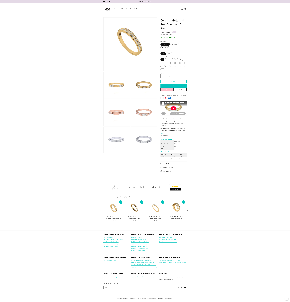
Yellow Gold (165, 44)
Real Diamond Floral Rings (110, 244)
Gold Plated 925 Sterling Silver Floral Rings (142, 262)
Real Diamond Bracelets (109, 260)
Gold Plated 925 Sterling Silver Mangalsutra (143, 277)
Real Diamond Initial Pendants (167, 239)
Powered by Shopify (130, 298)
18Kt (169, 53)
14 (172, 63)
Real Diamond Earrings (137, 237)
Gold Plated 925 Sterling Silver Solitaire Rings (143, 265)
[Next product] (187, 211)
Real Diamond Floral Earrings (139, 246)
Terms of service (152, 298)
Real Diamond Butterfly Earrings (140, 242)
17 (162, 66)
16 (182, 63)
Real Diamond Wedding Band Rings (113, 239)
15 (177, 63)
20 (177, 66)
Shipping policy (160, 298)
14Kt (163, 53)
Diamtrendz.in (123, 298)
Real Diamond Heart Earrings (139, 244)
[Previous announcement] (129, 1)
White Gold (165, 47)
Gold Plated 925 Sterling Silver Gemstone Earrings (172, 262)
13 (167, 63)
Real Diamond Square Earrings (139, 250)
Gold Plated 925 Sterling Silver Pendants (114, 277)
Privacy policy (145, 298)
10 (175, 59)
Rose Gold (174, 44)
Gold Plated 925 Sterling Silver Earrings (169, 260)
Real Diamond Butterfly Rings (111, 242)
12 (162, 63)
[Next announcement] (161, 1)
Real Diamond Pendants (165, 237)
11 (180, 59)
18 (167, 66)
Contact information (169, 298)
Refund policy (138, 298)
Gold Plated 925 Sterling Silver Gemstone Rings (144, 267)
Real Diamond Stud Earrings (139, 239)
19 (172, 66)
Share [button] (163, 176)
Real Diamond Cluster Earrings (139, 248)
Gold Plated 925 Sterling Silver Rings (141, 260)
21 (182, 66)
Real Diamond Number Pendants (168, 242)
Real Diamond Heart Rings (110, 246)
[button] (123, 8)
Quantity (162, 73)
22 (162, 69)
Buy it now (173, 86)
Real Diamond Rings (108, 237)
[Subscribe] (129, 287)
